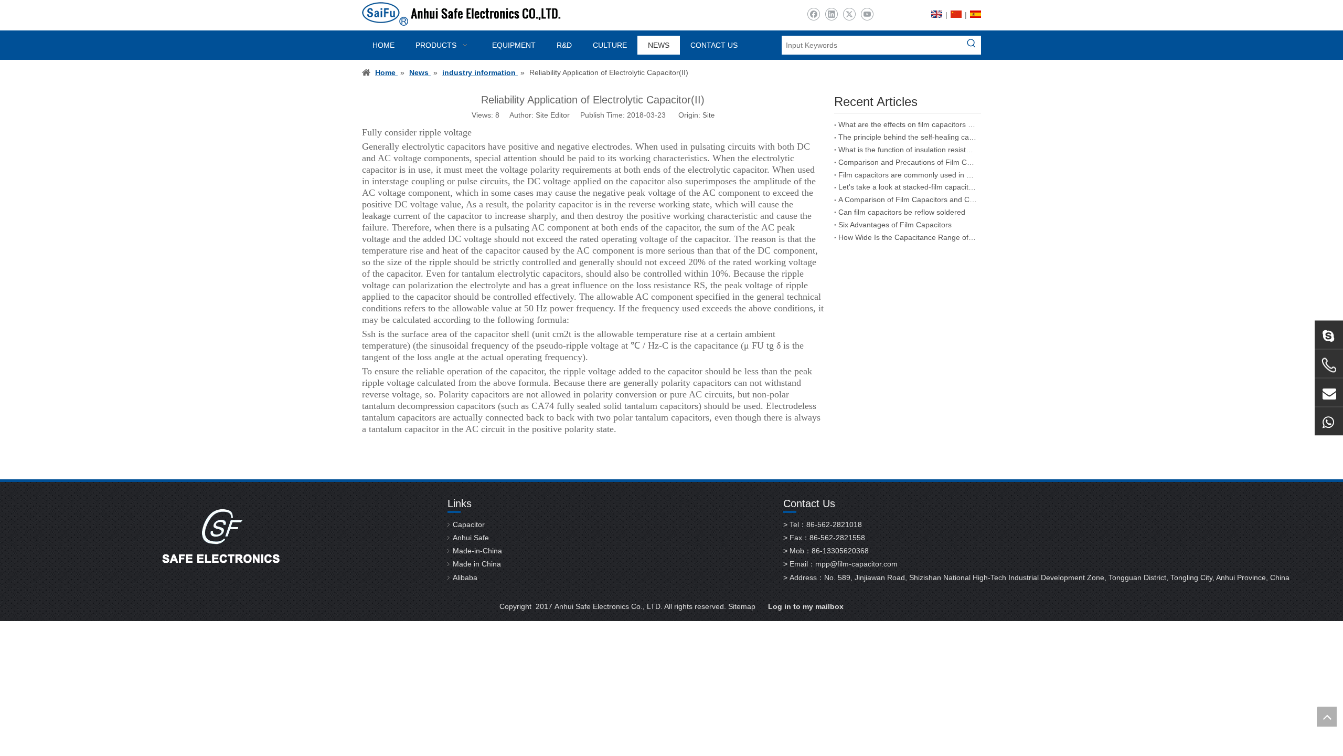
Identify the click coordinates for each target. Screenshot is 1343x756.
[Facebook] (813, 14)
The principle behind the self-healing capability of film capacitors (907, 137)
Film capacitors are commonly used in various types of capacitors (907, 175)
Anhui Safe (471, 537)
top (1327, 717)
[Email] (1328, 393)
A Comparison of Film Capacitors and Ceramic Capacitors (907, 199)
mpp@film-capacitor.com (856, 564)
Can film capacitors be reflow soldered (901, 212)
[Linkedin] (831, 14)
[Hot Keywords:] (971, 45)
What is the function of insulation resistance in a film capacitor (907, 149)
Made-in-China (477, 551)
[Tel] (1328, 365)
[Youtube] (866, 14)
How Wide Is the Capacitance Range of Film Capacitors (907, 237)
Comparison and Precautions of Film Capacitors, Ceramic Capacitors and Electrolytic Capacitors (907, 162)
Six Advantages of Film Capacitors (895, 224)
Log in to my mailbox (806, 606)
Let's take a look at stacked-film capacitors (907, 187)
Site (708, 115)
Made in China (477, 564)
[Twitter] (849, 14)
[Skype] (1328, 335)
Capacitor (469, 524)
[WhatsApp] (1328, 421)
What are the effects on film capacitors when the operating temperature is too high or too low (907, 124)
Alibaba (465, 577)
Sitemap (741, 606)
